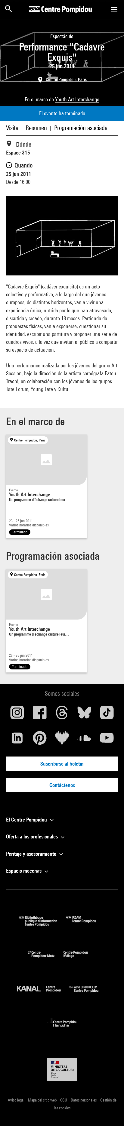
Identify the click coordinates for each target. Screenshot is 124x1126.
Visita (12, 128)
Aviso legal (16, 1100)
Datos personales (84, 1100)
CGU (64, 1100)
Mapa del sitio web (42, 1100)
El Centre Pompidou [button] (27, 819)
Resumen (36, 128)
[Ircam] (85, 924)
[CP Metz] (46, 959)
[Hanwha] (62, 1028)
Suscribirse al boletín (62, 763)
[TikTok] (107, 715)
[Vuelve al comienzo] (110, 1112)
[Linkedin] (17, 740)
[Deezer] (62, 740)
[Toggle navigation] (114, 9)
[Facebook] (39, 715)
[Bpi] (42, 924)
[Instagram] (17, 715)
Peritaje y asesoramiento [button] (31, 854)
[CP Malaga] (80, 959)
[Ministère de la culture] (62, 1069)
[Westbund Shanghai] (88, 994)
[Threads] (62, 715)
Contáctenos (62, 785)
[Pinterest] (39, 740)
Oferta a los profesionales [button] (32, 836)
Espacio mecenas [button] (24, 870)
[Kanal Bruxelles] (43, 994)
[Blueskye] (84, 715)
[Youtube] (107, 740)
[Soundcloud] (84, 740)
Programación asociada (80, 128)
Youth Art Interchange (77, 99)
